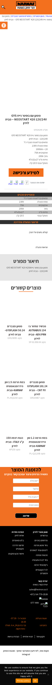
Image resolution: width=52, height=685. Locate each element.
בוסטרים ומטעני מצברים (21, 16)
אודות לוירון (19, 535)
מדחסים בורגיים (41, 540)
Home (49, 16)
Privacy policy (23, 681)
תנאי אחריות (28, 636)
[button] (4, 25)
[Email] (16, 182)
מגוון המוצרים (38, 16)
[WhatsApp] (10, 182)
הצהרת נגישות (13, 636)
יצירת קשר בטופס (40, 584)
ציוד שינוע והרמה (41, 545)
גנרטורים (44, 535)
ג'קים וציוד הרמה (41, 564)
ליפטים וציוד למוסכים (39, 550)
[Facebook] (27, 182)
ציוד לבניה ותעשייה (40, 560)
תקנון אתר (40, 636)
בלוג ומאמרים (18, 540)
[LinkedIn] (21, 182)
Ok (35, 681)
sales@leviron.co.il (38, 589)
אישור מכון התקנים (16, 553)
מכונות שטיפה (42, 555)
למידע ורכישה (26, 173)
